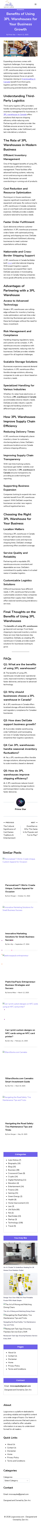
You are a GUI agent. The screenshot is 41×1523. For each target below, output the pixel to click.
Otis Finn (10, 1086)
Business (20, 9)
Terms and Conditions (17, 1369)
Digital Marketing (15, 1180)
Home (10, 1362)
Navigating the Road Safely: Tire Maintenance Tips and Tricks (19, 1126)
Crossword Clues (15, 1173)
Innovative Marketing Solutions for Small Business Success (19, 936)
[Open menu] (35, 4)
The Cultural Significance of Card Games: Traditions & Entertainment (9, 830)
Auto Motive (13, 1160)
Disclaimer (12, 1359)
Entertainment (14, 1186)
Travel (10, 1226)
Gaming (11, 1193)
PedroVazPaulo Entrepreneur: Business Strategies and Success (20, 985)
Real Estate (12, 1216)
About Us (12, 1352)
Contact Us (12, 1356)
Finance (11, 1190)
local (10, 263)
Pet (9, 1213)
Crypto (11, 1176)
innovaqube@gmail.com (20, 1386)
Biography (12, 1163)
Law (9, 1206)
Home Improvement (16, 1203)
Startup (11, 1219)
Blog (10, 1166)
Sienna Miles (11, 993)
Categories (7, 1477)
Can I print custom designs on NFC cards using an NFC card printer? (20, 1033)
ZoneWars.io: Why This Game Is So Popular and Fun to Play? (30, 829)
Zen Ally (10, 944)
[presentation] (20, 869)
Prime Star (12, 35)
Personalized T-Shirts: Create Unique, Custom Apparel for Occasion (20, 888)
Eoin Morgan (11, 896)
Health (11, 1199)
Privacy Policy (14, 1366)
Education (12, 1183)
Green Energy (14, 1196)
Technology (13, 1222)
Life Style (12, 1209)
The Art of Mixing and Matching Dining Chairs (19, 1311)
